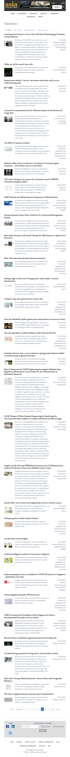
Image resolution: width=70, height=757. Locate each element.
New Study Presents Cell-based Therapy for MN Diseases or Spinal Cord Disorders (34, 236)
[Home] (11, 4)
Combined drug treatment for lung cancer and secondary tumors (31, 653)
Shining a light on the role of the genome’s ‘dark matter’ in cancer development (31, 279)
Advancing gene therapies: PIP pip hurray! (21, 594)
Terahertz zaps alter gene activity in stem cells (23, 298)
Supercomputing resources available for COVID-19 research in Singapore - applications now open (34, 575)
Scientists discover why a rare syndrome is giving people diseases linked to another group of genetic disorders (34, 354)
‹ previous (19, 709)
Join (53, 3)
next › (52, 709)
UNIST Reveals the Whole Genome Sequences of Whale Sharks (31, 197)
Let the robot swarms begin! (16, 538)
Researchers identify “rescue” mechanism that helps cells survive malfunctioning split (31, 81)
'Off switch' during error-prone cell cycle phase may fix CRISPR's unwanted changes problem (31, 180)
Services (43, 13)
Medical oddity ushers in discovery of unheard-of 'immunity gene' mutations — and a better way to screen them (31, 164)
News (10, 30)
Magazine (33, 13)
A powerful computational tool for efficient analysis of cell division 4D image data (33, 111)
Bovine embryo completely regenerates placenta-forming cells (30, 637)
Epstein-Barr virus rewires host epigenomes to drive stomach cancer (32, 502)
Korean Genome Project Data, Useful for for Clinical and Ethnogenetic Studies (33, 216)
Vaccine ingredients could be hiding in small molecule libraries (30, 332)
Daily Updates (45, 726)
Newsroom (22, 13)
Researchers (31, 30)
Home (13, 13)
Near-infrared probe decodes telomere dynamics (25, 258)
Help (58, 742)
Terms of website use (46, 742)
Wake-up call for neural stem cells (18, 64)
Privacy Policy (30, 742)
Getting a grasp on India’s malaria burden (21, 518)
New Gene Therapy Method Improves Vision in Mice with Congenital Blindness (33, 679)
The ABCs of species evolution (17, 142)
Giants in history (43, 30)
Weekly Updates (58, 726)
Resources (31, 16)
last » (58, 709)
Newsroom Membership (28, 745)
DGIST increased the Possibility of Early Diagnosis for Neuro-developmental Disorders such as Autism (29, 616)
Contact (19, 742)
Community (54, 13)
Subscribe (43, 730)
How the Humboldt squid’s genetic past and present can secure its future (34, 319)
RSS (49, 745)
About (40, 16)
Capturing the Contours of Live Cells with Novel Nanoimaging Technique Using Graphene (34, 35)
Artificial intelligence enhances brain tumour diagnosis (26, 554)
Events (19, 30)
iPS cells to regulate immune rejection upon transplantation (29, 694)
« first (12, 709)
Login (63, 3)
